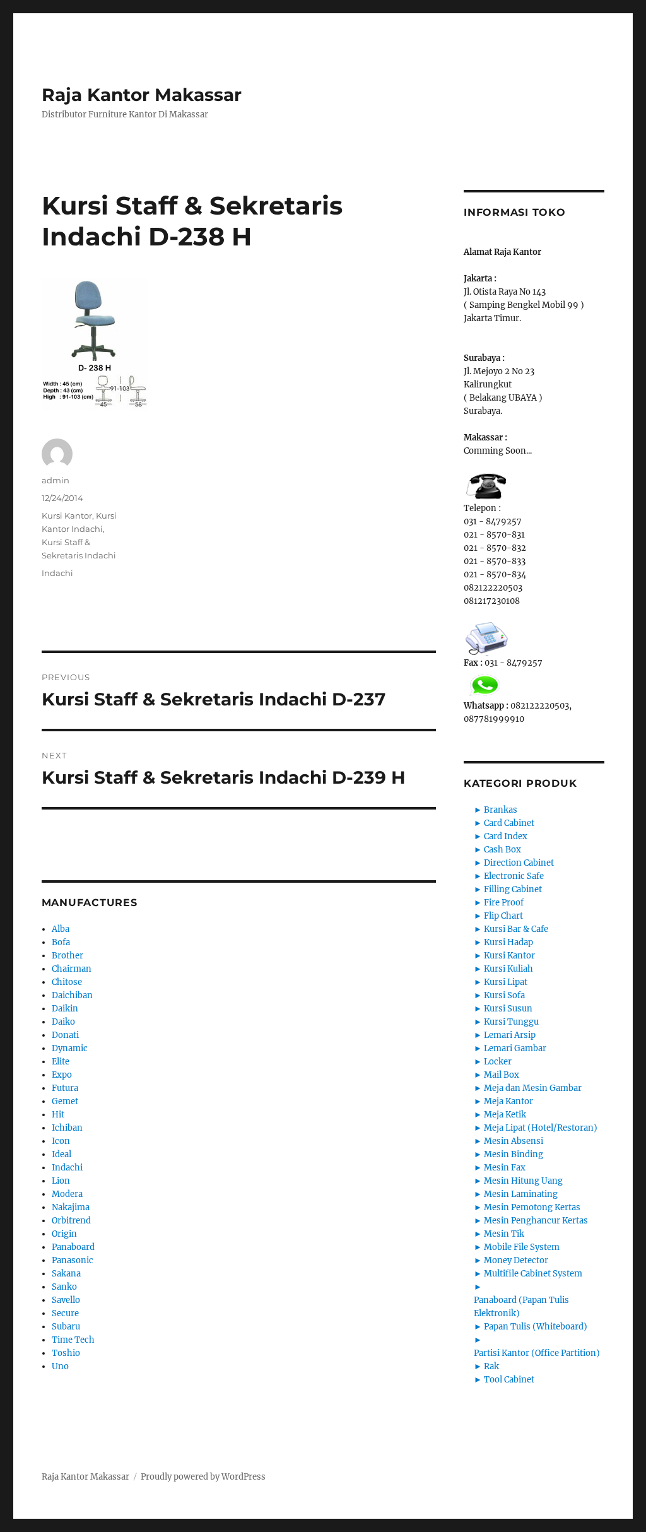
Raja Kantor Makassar (142, 94)
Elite (60, 1061)
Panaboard (73, 1247)
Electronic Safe (514, 876)
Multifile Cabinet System (533, 1273)
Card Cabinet (509, 823)
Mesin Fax (505, 1167)
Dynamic (70, 1048)
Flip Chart (503, 915)
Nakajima (71, 1207)
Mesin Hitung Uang (523, 1181)
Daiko (63, 1021)
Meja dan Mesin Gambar (533, 1088)
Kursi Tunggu (511, 1021)
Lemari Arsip (510, 1035)
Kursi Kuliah (508, 968)
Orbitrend (71, 1220)
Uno (60, 1366)
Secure (65, 1313)
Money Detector (516, 1260)
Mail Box (501, 1074)
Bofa (61, 942)
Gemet (65, 1101)
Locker (498, 1061)
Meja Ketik (505, 1114)
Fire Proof (504, 902)
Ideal (61, 1154)
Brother (67, 955)
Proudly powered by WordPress (203, 1476)
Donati (65, 1035)
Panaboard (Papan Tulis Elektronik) (521, 1307)
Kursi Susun (508, 1008)
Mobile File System (522, 1247)
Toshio (66, 1353)
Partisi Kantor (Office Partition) (537, 1353)
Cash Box (502, 849)
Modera (67, 1194)
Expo (62, 1074)
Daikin (65, 1008)
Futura (65, 1088)
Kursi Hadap (508, 942)
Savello (66, 1300)
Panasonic (72, 1260)
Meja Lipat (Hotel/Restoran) (540, 1127)
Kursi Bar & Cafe (516, 929)
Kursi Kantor (67, 515)
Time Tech (73, 1340)
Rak (491, 1366)
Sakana (66, 1273)
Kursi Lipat (505, 982)
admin (55, 480)
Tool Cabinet (509, 1379)
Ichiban (67, 1127)
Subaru (66, 1326)
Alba (60, 929)
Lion (61, 1181)
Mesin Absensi (513, 1141)
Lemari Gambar (515, 1048)
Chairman (71, 968)
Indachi (57, 573)
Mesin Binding (513, 1154)
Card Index (505, 836)
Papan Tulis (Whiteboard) (535, 1326)
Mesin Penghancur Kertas (536, 1220)
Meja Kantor (508, 1101)
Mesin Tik (504, 1234)
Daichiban (72, 995)
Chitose (67, 982)
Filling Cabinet (513, 889)
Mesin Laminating (521, 1194)
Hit (58, 1114)
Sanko (64, 1287)
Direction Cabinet (519, 862)
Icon (61, 1141)
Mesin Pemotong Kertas (532, 1207)
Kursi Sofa (504, 995)
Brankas (500, 809)
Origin (64, 1234)
